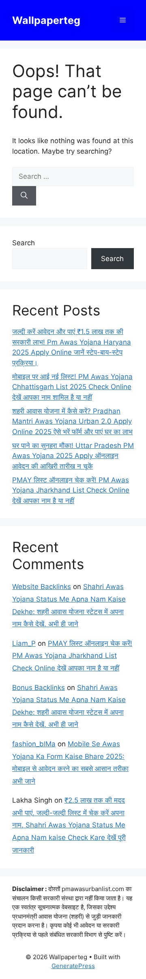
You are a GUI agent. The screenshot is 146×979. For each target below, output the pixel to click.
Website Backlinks (41, 587)
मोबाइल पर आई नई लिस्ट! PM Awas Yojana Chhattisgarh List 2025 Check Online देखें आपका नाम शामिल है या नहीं (72, 387)
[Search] (24, 196)
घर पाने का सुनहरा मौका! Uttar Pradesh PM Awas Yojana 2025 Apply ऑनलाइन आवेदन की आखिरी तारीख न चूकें (73, 455)
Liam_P (24, 643)
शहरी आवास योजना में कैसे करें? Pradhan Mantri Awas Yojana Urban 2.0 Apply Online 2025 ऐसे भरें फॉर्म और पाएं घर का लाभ (72, 421)
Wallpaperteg (46, 20)
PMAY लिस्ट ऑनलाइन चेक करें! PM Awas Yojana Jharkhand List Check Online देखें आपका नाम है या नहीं (70, 490)
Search (23, 243)
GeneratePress (73, 966)
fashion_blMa (34, 744)
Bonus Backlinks (38, 687)
